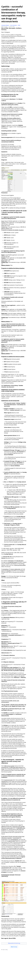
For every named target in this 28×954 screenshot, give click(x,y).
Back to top (14, 947)
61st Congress (13, 25)
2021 (19, 25)
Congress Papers (5, 25)
